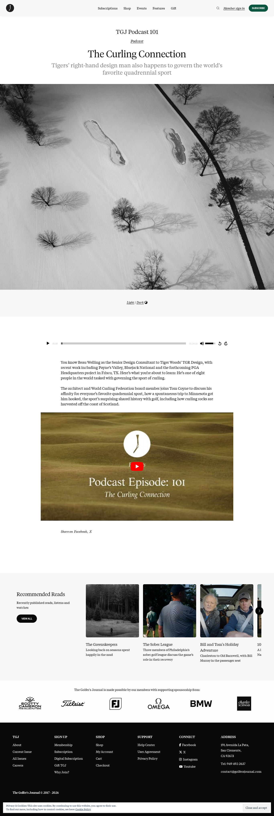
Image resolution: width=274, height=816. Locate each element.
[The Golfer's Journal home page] (10, 10)
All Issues (19, 758)
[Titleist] (72, 703)
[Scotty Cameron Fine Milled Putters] (30, 703)
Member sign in (234, 8)
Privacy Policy (147, 758)
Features (159, 8)
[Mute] (202, 343)
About (17, 744)
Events (142, 8)
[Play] (48, 343)
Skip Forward (226, 343)
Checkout (103, 765)
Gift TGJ (60, 765)
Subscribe (258, 8)
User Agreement (149, 751)
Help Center (146, 744)
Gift (173, 8)
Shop (127, 8)
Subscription (63, 751)
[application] (137, 343)
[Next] (259, 611)
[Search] (217, 8)
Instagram (190, 759)
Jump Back (220, 343)
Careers (18, 765)
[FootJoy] (115, 703)
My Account (104, 751)
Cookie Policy (83, 809)
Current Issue (22, 751)
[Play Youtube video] (137, 466)
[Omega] (158, 703)
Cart (99, 758)
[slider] (123, 343)
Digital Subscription (68, 758)
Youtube (189, 766)
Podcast (137, 41)
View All (26, 618)
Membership (63, 744)
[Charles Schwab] (244, 703)
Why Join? (61, 772)
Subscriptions (108, 8)
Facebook (188, 744)
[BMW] (201, 703)
